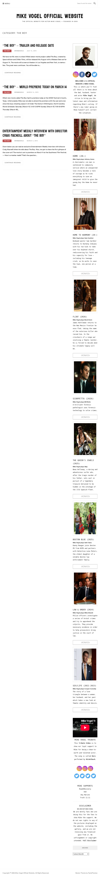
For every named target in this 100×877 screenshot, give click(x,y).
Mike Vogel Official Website (50, 16)
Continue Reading (13, 73)
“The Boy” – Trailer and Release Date (28, 45)
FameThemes (92, 873)
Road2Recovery (85, 789)
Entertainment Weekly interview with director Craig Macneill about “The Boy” (35, 133)
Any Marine (85, 795)
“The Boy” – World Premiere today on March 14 (35, 87)
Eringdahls (19, 51)
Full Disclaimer (89, 841)
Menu (7, 3)
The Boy (7, 51)
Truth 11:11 (85, 798)
